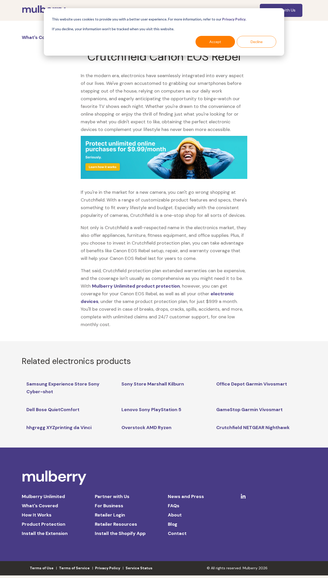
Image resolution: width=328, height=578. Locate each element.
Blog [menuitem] (172, 524)
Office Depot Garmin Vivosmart (251, 384)
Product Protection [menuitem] (43, 524)
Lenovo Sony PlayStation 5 (151, 410)
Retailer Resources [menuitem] (116, 524)
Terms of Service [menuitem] (74, 568)
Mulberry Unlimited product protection (136, 286)
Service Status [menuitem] (139, 568)
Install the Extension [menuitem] (45, 533)
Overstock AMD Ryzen (146, 427)
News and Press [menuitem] (186, 496)
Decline (257, 41)
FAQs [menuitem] (173, 506)
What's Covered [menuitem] (40, 506)
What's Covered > (42, 37)
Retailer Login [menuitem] (110, 515)
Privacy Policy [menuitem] (107, 568)
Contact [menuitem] (177, 533)
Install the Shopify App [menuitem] (120, 533)
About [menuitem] (175, 515)
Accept (215, 41)
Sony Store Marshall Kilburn (152, 384)
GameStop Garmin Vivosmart (249, 410)
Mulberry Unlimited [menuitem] (43, 496)
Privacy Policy (233, 19)
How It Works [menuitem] (37, 515)
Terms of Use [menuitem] (42, 568)
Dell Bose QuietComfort (52, 410)
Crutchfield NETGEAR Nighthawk (253, 427)
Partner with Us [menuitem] (112, 496)
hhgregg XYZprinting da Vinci (58, 427)
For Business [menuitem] (109, 506)
